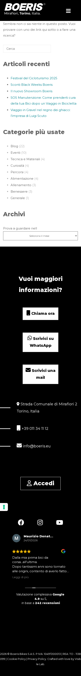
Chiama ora (42, 313)
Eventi (15, 153)
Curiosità (17, 166)
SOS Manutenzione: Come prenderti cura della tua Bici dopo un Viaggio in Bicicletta (43, 100)
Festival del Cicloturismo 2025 (34, 78)
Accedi (43, 483)
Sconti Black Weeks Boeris (32, 85)
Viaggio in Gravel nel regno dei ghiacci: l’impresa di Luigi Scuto (40, 113)
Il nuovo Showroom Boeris (31, 91)
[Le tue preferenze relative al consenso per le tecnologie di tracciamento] (4, 507)
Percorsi (17, 172)
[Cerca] (41, 50)
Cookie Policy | (17, 659)
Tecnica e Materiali (25, 159)
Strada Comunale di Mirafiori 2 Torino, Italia (47, 408)
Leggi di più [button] (20, 577)
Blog (14, 146)
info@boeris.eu (36, 446)
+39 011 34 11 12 (34, 428)
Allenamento (21, 185)
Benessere (19, 191)
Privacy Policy (37, 659)
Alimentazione (22, 179)
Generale (18, 198)
